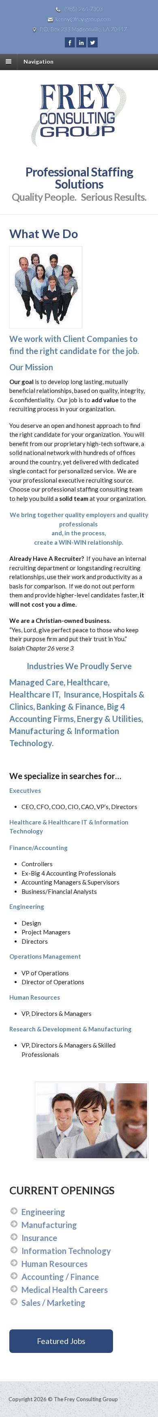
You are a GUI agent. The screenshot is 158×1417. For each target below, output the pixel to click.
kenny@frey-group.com (83, 18)
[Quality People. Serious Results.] (79, 142)
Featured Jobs (61, 1341)
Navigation (38, 61)
